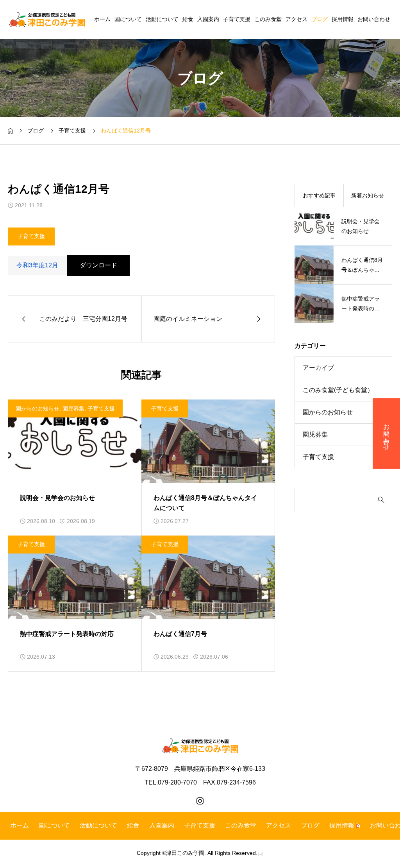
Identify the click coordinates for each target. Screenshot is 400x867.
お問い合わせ (373, 19)
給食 (187, 19)
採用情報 (343, 19)
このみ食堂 (268, 19)
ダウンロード (98, 265)
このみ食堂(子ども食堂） (338, 390)
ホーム (102, 19)
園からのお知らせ (37, 408)
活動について (162, 19)
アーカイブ (318, 367)
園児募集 (73, 408)
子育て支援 (236, 19)
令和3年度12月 (37, 265)
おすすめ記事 (319, 195)
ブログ (319, 19)
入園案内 (208, 19)
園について (128, 19)
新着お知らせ (367, 195)
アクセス (296, 19)
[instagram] (200, 800)
